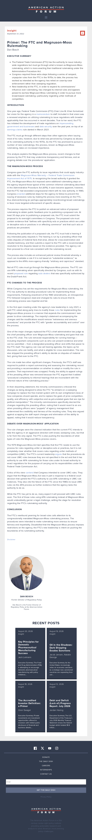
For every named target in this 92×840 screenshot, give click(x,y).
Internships (46, 770)
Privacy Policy (46, 797)
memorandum (43, 114)
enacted (21, 194)
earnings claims (14, 129)
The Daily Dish (46, 761)
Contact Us (46, 774)
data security (46, 126)
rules (57, 310)
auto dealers (44, 273)
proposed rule (21, 273)
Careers (46, 766)
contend (30, 472)
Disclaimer (11, 540)
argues (58, 454)
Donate (46, 757)
